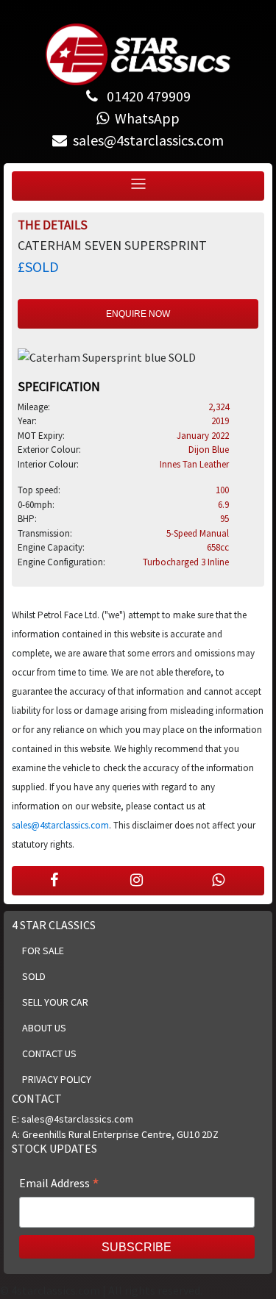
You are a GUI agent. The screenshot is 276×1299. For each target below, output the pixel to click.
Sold (34, 976)
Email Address (59, 1184)
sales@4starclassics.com (60, 825)
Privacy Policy (56, 1079)
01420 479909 (147, 96)
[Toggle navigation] (138, 184)
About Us (44, 1027)
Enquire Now (138, 314)
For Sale (43, 950)
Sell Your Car (55, 1002)
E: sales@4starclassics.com (72, 1119)
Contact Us (49, 1053)
